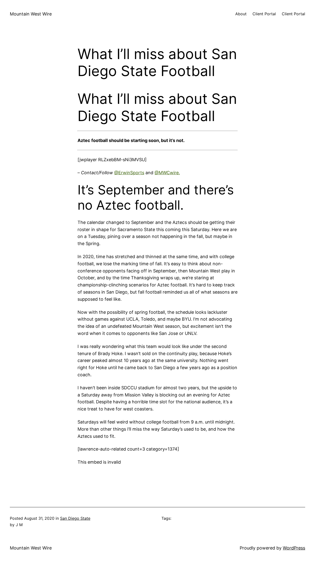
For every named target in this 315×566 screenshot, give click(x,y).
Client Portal (264, 13)
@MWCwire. (167, 172)
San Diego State (75, 518)
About (241, 13)
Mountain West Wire (31, 13)
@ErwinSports (129, 172)
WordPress (294, 547)
